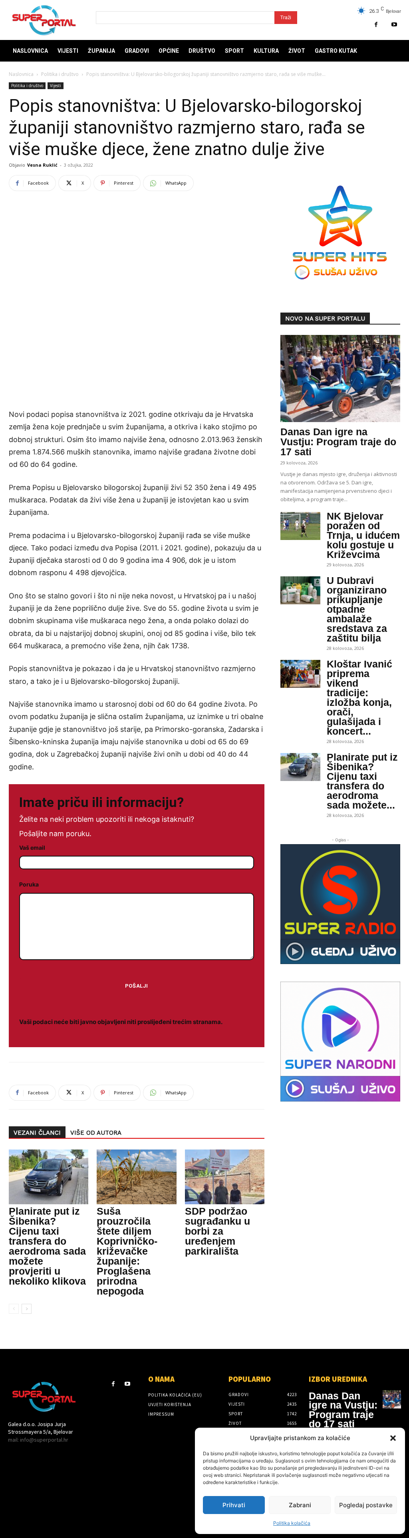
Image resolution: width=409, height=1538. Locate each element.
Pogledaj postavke (366, 1505)
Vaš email (32, 847)
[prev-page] (14, 1309)
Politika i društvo (60, 74)
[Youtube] (394, 25)
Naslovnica (21, 74)
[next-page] (27, 1309)
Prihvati (233, 1505)
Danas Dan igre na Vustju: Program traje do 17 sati (338, 441)
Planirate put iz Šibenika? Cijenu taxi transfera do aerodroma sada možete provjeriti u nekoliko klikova (47, 1246)
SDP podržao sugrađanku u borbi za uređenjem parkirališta (217, 1231)
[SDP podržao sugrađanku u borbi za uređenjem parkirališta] (224, 1177)
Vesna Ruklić (42, 165)
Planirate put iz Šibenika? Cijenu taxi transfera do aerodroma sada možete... (362, 781)
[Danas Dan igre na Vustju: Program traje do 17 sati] (340, 378)
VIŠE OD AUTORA (95, 1132)
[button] (393, 1438)
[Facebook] (376, 25)
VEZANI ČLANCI (37, 1132)
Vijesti (55, 85)
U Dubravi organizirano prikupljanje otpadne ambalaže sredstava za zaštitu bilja (357, 609)
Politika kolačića (291, 1523)
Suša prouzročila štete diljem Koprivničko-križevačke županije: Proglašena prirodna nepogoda (127, 1251)
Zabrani (300, 1505)
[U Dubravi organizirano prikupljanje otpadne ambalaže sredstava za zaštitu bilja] (300, 590)
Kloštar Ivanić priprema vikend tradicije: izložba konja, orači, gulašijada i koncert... (359, 697)
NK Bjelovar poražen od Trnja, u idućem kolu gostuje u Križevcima (363, 535)
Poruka (29, 884)
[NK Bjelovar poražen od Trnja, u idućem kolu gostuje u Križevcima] (300, 526)
